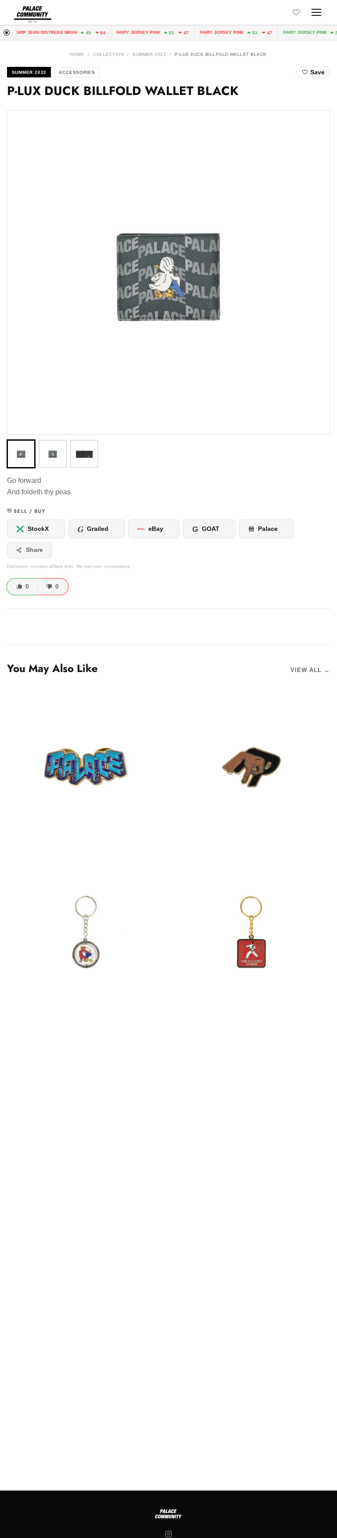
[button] (168, 272)
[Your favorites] (296, 12)
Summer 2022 (149, 54)
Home (77, 54)
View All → (310, 670)
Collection (108, 54)
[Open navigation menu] (316, 12)
